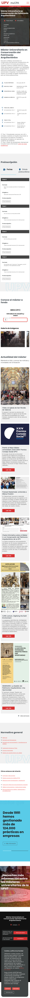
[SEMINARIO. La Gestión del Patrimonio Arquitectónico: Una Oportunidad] (15, 663)
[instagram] (19, 925)
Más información (11, 843)
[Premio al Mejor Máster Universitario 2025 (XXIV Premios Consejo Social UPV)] (15, 434)
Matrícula (4, 737)
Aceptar (8, 988)
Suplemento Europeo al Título (9, 748)
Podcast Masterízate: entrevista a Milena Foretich (14, 493)
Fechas (9, 169)
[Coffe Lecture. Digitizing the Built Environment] (15, 588)
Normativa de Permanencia (9, 740)
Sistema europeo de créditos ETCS (11, 778)
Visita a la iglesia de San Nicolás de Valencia (14, 409)
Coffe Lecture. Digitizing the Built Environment (14, 617)
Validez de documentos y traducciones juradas (14, 787)
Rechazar (15, 988)
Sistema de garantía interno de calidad (12, 752)
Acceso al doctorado (7, 750)
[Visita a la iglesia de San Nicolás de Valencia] (15, 386)
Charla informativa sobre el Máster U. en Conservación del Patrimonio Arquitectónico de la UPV (15, 537)
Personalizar (9, 992)
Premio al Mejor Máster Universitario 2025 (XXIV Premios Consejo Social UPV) (14, 450)
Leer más (10, 470)
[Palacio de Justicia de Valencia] (13, 346)
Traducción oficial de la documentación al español (15, 784)
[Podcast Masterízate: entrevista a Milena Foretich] (15, 483)
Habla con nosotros (16, 6)
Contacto (14, 925)
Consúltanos (20, 938)
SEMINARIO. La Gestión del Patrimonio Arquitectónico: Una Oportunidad (13, 688)
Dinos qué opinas (20, 932)
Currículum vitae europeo (8, 775)
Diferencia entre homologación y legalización (13, 780)
